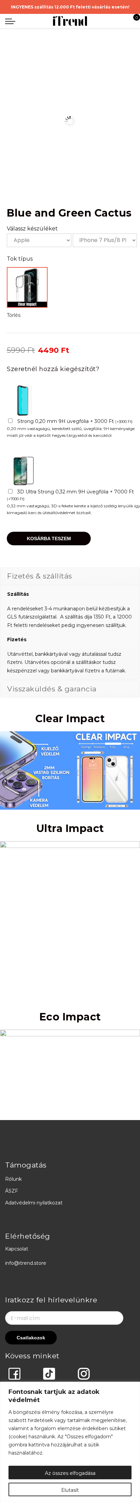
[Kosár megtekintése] (131, 21)
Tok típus (20, 259)
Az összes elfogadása (70, 1473)
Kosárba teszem (49, 538)
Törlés (13, 315)
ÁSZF (11, 1191)
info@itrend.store (25, 1263)
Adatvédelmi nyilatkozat (34, 1203)
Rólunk (13, 1179)
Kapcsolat (16, 1249)
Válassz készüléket (32, 228)
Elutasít (70, 1490)
